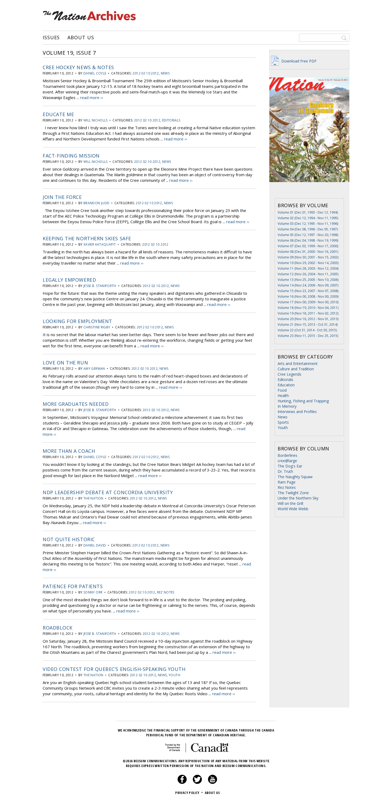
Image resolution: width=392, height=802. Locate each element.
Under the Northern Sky (298, 498)
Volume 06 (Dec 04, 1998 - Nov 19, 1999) (308, 240)
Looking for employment (77, 321)
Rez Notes (165, 592)
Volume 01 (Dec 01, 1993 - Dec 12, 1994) (308, 212)
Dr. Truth (285, 471)
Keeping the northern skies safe (87, 238)
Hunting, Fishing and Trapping (303, 400)
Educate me (58, 114)
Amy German (94, 368)
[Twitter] (197, 782)
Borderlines (287, 455)
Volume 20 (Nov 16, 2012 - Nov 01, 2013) (308, 319)
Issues (51, 37)
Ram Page (286, 482)
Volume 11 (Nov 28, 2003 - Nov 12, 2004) (308, 268)
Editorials (171, 120)
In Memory (287, 406)
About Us (80, 37)
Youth (174, 675)
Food (282, 390)
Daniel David (94, 545)
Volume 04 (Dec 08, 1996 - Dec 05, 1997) (308, 229)
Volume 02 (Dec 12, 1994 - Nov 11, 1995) (308, 218)
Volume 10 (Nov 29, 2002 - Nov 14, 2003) (308, 263)
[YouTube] (212, 782)
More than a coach (69, 451)
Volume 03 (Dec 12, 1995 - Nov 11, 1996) (308, 223)
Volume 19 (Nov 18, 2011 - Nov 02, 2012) (308, 313)
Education (286, 384)
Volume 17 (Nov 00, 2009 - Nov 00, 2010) (308, 302)
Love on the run (65, 362)
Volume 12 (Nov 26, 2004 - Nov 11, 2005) (308, 274)
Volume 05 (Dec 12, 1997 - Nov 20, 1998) (308, 235)
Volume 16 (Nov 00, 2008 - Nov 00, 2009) (308, 296)
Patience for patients (73, 586)
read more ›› (91, 97)
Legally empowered (69, 280)
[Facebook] (182, 782)
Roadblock (58, 627)
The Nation (93, 498)
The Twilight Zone (293, 492)
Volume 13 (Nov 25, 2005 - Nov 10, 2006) (308, 279)
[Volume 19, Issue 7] (309, 189)
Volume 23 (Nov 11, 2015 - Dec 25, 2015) (308, 335)
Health (283, 395)
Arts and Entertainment (298, 363)
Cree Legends (289, 374)
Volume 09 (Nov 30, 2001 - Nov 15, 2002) (308, 257)
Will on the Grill (290, 503)
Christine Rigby (96, 327)
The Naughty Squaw (295, 476)
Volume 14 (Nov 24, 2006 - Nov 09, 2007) (308, 285)
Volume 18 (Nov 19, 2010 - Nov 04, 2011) (308, 307)
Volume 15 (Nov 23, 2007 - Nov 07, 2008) (308, 291)
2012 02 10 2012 (146, 73)
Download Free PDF (298, 61)
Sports (283, 422)
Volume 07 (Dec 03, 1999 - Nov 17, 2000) (308, 246)
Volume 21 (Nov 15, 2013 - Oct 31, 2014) (308, 324)
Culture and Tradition (296, 368)
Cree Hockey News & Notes (78, 67)
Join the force (62, 197)
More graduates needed (76, 404)
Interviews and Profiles (297, 411)
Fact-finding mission (71, 155)
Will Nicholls (95, 120)
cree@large (287, 460)
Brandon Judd (96, 203)
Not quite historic (69, 539)
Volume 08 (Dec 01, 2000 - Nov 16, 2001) (308, 251)
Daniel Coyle (94, 73)
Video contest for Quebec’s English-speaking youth (114, 669)
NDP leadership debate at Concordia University (108, 492)
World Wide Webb (293, 508)
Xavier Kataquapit (99, 244)
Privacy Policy (189, 792)
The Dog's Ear (290, 466)
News (165, 73)
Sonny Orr (92, 592)
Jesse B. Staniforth (99, 286)
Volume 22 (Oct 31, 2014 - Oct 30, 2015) (307, 330)
